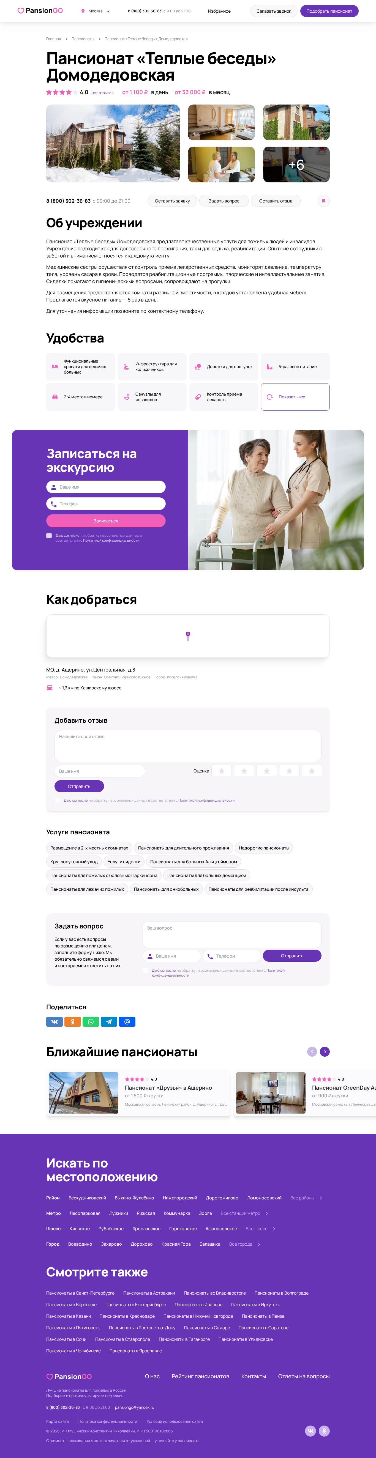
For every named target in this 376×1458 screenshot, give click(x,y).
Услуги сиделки (124, 862)
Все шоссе (257, 1229)
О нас (152, 1376)
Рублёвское (111, 1229)
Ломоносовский (264, 1198)
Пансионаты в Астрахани (149, 1293)
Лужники (118, 1213)
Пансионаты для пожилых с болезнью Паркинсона (103, 875)
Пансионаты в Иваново (198, 1304)
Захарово (111, 1244)
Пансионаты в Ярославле (136, 1351)
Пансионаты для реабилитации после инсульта (259, 889)
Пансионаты (83, 38)
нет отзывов (102, 92)
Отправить (79, 786)
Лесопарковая (85, 1213)
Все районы (302, 1198)
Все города (240, 1244)
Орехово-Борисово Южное (127, 677)
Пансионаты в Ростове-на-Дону (142, 1328)
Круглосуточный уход (74, 862)
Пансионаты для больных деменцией (206, 875)
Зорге (205, 1213)
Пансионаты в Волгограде (282, 1293)
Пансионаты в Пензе (263, 1316)
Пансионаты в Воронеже (71, 1304)
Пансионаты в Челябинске (73, 1351)
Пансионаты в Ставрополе (122, 1339)
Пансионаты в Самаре (207, 1328)
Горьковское (183, 1229)
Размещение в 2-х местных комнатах (89, 848)
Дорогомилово (222, 1198)
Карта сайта (57, 1421)
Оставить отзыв (276, 201)
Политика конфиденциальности (107, 1421)
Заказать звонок (274, 11)
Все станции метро (240, 1213)
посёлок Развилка (182, 677)
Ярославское (146, 1229)
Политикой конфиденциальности (111, 540)
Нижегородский (180, 1198)
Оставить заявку (172, 201)
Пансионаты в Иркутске (255, 1304)
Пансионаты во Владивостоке (215, 1293)
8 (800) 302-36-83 (145, 10)
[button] (325, 1052)
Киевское (80, 1229)
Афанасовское (221, 1229)
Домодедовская (74, 677)
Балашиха (210, 1244)
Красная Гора (176, 1244)
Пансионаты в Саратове (263, 1328)
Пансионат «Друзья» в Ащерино (168, 1087)
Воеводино (80, 1244)
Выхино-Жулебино (134, 1198)
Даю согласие (68, 535)
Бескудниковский (87, 1198)
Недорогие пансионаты (264, 848)
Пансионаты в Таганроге (184, 1339)
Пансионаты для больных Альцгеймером (193, 862)
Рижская (146, 1213)
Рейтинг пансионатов (200, 1376)
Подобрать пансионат (329, 11)
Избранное (219, 11)
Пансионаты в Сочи (66, 1339)
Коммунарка (177, 1213)
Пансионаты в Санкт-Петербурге (80, 1293)
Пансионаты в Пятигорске (73, 1328)
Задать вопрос (224, 201)
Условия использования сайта (175, 1421)
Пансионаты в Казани (68, 1316)
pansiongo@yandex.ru (134, 1407)
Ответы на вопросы (304, 1376)
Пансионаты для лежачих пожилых (87, 889)
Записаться (106, 521)
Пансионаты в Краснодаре (127, 1316)
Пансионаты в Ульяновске (246, 1339)
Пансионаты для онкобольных (166, 889)
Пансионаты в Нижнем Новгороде (198, 1316)
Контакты (253, 1376)
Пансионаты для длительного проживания (183, 848)
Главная (53, 38)
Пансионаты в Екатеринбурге (135, 1304)
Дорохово (142, 1244)
